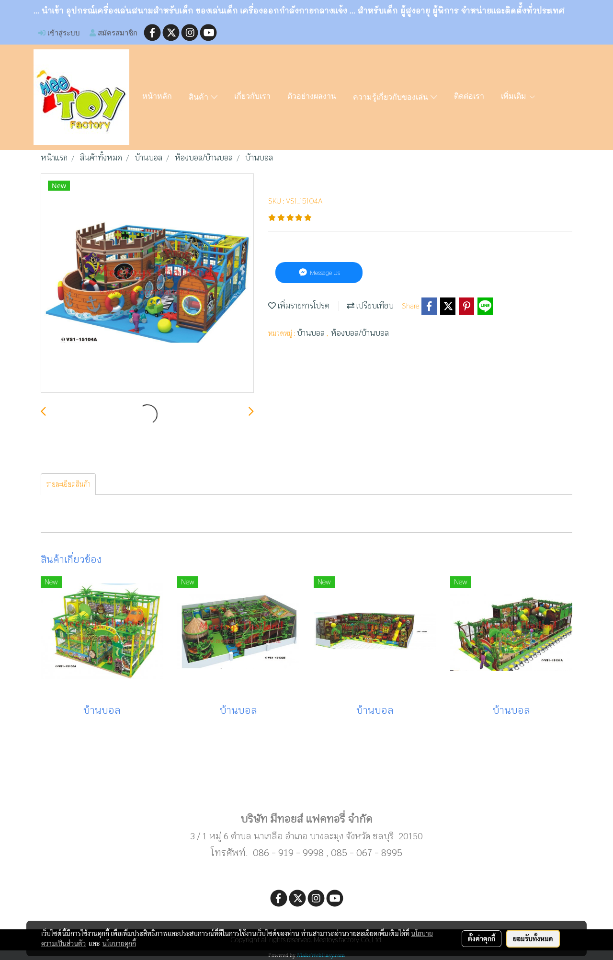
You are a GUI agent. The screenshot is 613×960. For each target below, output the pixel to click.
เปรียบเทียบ (374, 306)
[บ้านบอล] (147, 283)
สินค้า (200, 98)
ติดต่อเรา (469, 97)
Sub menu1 (306, 788)
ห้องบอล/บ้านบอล (360, 333)
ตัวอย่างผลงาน (311, 97)
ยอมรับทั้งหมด (533, 938)
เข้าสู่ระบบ (62, 32)
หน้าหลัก (157, 97)
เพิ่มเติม (515, 97)
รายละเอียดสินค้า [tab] (68, 484)
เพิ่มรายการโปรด (302, 306)
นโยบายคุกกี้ (119, 943)
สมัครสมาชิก (116, 32)
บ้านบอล (312, 333)
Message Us (324, 272)
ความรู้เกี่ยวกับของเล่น (392, 98)
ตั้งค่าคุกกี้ (481, 938)
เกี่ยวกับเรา (252, 97)
